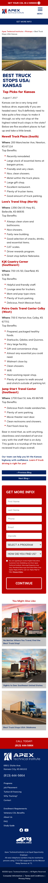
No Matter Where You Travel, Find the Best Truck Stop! (21, 642)
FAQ (6, 821)
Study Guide (9, 825)
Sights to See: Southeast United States (23, 685)
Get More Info (24, 21)
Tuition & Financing (12, 791)
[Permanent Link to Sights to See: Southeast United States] (24, 666)
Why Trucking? (10, 796)
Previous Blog (24, 472)
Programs (8, 783)
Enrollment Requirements (15, 808)
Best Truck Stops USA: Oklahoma (19, 727)
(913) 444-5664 (24, 745)
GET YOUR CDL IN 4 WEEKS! (22, 3)
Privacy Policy (18, 572)
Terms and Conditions (34, 876)
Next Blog (23, 478)
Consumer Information (12, 876)
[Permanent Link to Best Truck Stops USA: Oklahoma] (24, 708)
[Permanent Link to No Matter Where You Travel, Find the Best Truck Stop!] (24, 621)
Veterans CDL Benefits (14, 813)
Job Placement (10, 787)
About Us (8, 817)
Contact (7, 800)
